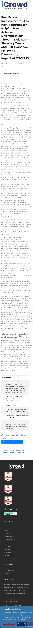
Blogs (6, 530)
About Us (7, 549)
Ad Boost (7, 573)
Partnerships (8, 546)
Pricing (7, 543)
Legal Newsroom (9, 536)
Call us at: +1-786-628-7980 (11, 601)
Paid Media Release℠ (10, 570)
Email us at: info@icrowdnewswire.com (15, 599)
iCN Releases (8, 555)
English (21, 452)
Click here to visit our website (12, 442)
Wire (14, 450)
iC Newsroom (8, 533)
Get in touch (8, 596)
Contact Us (8, 552)
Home (6, 527)
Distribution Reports (10, 539)
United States (13, 452)
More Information (9, 624)
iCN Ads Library (9, 559)
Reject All (21, 624)
